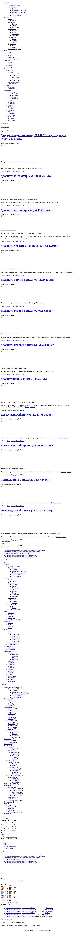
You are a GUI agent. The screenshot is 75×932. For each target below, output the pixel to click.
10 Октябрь (11, 117)
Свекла (14, 39)
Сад (5, 50)
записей (8, 845)
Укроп (14, 20)
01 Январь (11, 102)
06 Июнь (11, 110)
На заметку (7, 85)
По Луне (10, 100)
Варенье (10, 65)
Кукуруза (11, 760)
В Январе (15, 93)
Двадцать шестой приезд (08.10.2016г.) (26, 176)
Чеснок (14, 47)
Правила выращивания (19, 12)
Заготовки (7, 60)
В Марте (14, 97)
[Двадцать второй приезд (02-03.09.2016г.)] (8, 331)
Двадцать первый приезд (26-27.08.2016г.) (28, 344)
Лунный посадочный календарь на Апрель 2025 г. (20, 911)
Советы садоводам (14, 59)
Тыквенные (11, 22)
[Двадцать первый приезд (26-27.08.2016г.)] (8, 365)
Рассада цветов (16, 15)
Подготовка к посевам (19, 10)
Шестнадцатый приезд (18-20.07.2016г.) (26, 510)
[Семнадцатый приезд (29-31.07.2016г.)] (8, 499)
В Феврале (15, 95)
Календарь (7, 90)
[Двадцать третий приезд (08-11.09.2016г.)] (8, 300)
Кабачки (14, 25)
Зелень (10, 19)
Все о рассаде (12, 7)
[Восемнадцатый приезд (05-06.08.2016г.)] (8, 465)
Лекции (6, 4)
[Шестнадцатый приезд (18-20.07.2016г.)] (8, 530)
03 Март (10, 105)
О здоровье (11, 87)
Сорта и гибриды (13, 82)
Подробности (12, 84)
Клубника (11, 54)
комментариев (10, 846)
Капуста (10, 750)
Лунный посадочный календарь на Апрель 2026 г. (20, 916)
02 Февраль (11, 103)
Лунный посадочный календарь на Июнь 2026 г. (19, 913)
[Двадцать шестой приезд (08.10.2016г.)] (8, 196)
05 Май (10, 108)
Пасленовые (12, 29)
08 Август (11, 113)
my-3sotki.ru (4, 123)
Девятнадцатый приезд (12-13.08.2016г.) (27, 414)
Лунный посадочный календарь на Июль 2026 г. (19, 914)
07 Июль (10, 112)
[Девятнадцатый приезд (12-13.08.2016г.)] (8, 434)
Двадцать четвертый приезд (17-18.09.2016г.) (30, 245)
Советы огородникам (14, 49)
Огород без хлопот (14, 5)
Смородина (11, 57)
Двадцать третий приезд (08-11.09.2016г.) (27, 279)
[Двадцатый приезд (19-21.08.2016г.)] (8, 399)
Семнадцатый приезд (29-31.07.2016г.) (25, 479)
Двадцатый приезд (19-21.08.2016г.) (24, 378)
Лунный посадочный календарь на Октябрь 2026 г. (20, 555)
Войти (6, 843)
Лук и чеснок (12, 44)
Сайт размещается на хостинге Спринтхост (37, 930)
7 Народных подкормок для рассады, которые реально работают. (24, 550)
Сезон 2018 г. (16, 74)
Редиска (14, 40)
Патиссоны (15, 27)
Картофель (15, 35)
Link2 (7, 919)
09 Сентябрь (12, 115)
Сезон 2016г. (16, 77)
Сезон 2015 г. (16, 79)
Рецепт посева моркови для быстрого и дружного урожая (22, 551)
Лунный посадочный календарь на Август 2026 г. (19, 908)
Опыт (6, 69)
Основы (14, 9)
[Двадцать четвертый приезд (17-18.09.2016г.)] (8, 266)
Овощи (6, 745)
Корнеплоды (12, 37)
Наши (10, 67)
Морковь (14, 42)
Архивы (3, 838)
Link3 (11, 919)
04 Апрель (11, 107)
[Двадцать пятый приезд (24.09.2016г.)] (8, 230)
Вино (9, 64)
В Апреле (15, 98)
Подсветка (11, 88)
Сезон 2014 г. (16, 80)
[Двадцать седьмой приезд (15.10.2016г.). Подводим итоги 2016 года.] (8, 159)
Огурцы (14, 24)
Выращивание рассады (11, 687)
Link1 (2, 919)
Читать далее (39, 168)
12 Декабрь (11, 120)
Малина (10, 55)
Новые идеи (8, 744)
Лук (13, 45)
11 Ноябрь (11, 118)
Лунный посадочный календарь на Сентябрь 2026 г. (20, 556)
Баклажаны (15, 34)
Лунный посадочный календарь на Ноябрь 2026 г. (20, 553)
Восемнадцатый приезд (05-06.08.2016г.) (27, 445)
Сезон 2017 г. (16, 75)
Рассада (10, 70)
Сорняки (7, 813)
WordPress (11, 925)
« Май (3, 834)
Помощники (8, 802)
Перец (14, 32)
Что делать (11, 92)
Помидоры (15, 30)
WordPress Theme (22, 925)
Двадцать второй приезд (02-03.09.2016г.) (27, 310)
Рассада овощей (17, 14)
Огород (6, 17)
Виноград (11, 52)
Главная (6, 2)
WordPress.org (8, 848)
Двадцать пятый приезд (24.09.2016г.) (25, 210)
